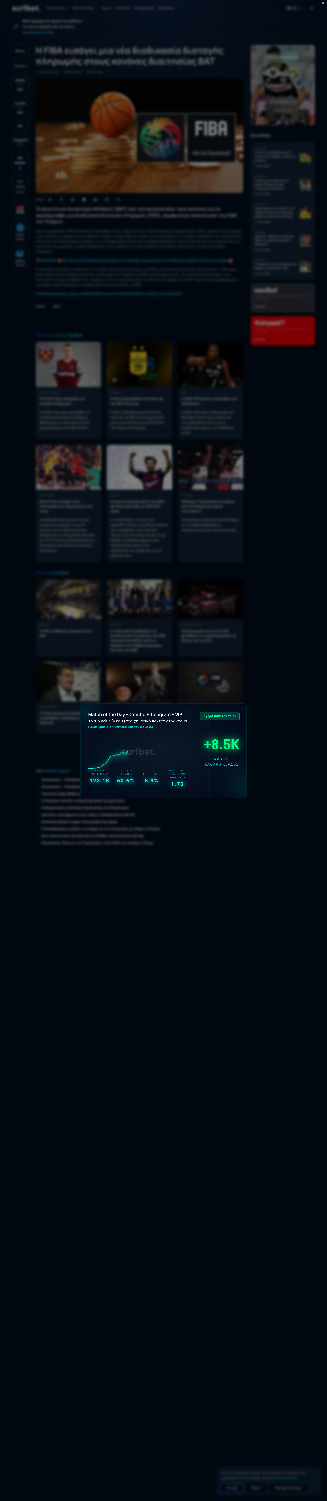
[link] (163, 750)
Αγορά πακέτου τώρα (219, 716)
